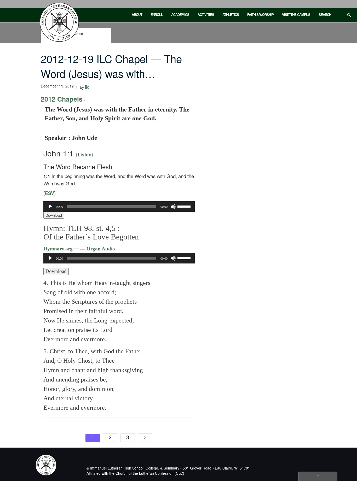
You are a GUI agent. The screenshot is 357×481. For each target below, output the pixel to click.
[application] (119, 206)
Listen (84, 154)
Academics (180, 15)
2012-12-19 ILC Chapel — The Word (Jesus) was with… (111, 66)
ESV (49, 193)
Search (325, 15)
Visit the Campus (296, 15)
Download (53, 215)
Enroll (157, 15)
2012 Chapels (62, 99)
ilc (87, 86)
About (137, 15)
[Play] (50, 206)
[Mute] (173, 206)
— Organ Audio (97, 248)
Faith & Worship (260, 15)
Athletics (230, 15)
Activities (206, 15)
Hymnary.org (58, 248)
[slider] (184, 206)
